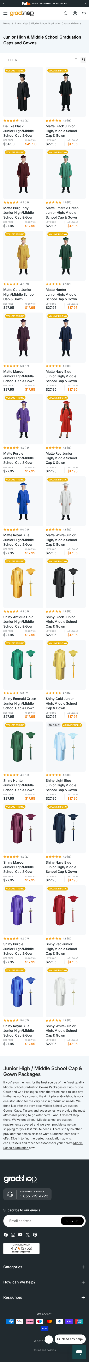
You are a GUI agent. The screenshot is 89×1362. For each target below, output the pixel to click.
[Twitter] (27, 1234)
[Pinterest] (34, 1234)
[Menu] (5, 13)
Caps (17, 1110)
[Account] (74, 13)
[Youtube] (20, 1234)
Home (6, 23)
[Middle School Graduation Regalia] (28, 1147)
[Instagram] (13, 1234)
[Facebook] (5, 1234)
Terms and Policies (45, 1350)
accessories (47, 1110)
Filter (12, 60)
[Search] (65, 13)
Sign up (72, 1221)
